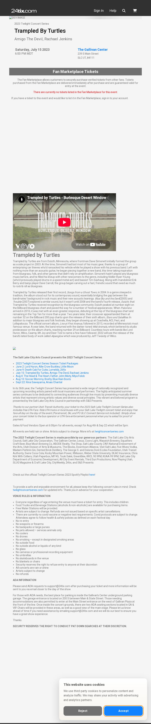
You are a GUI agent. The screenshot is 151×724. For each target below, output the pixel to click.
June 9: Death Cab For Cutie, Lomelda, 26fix (41, 369)
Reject (82, 711)
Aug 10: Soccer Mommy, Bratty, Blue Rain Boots (43, 379)
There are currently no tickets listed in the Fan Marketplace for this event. (75, 92)
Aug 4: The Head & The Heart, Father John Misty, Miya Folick (50, 376)
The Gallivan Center (93, 49)
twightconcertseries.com (109, 431)
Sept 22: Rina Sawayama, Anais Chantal (39, 382)
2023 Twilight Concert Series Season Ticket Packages (47, 363)
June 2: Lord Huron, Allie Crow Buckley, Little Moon (45, 366)
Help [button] (113, 11)
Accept (123, 711)
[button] (124, 11)
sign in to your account (115, 98)
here (92, 474)
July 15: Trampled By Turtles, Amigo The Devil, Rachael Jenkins (52, 372)
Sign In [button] (99, 11)
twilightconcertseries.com (28, 489)
